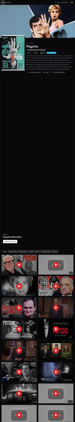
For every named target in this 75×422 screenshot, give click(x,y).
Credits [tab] (31, 251)
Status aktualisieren (59, 72)
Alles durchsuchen (62, 2)
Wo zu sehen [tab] (13, 251)
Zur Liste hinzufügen (35, 72)
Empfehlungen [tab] (46, 251)
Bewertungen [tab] (23, 251)
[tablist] (30, 251)
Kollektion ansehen (10, 241)
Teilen (47, 72)
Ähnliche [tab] (54, 251)
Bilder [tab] (37, 251)
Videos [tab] (5, 251)
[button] (19, 265)
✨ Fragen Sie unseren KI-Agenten (36, 50)
